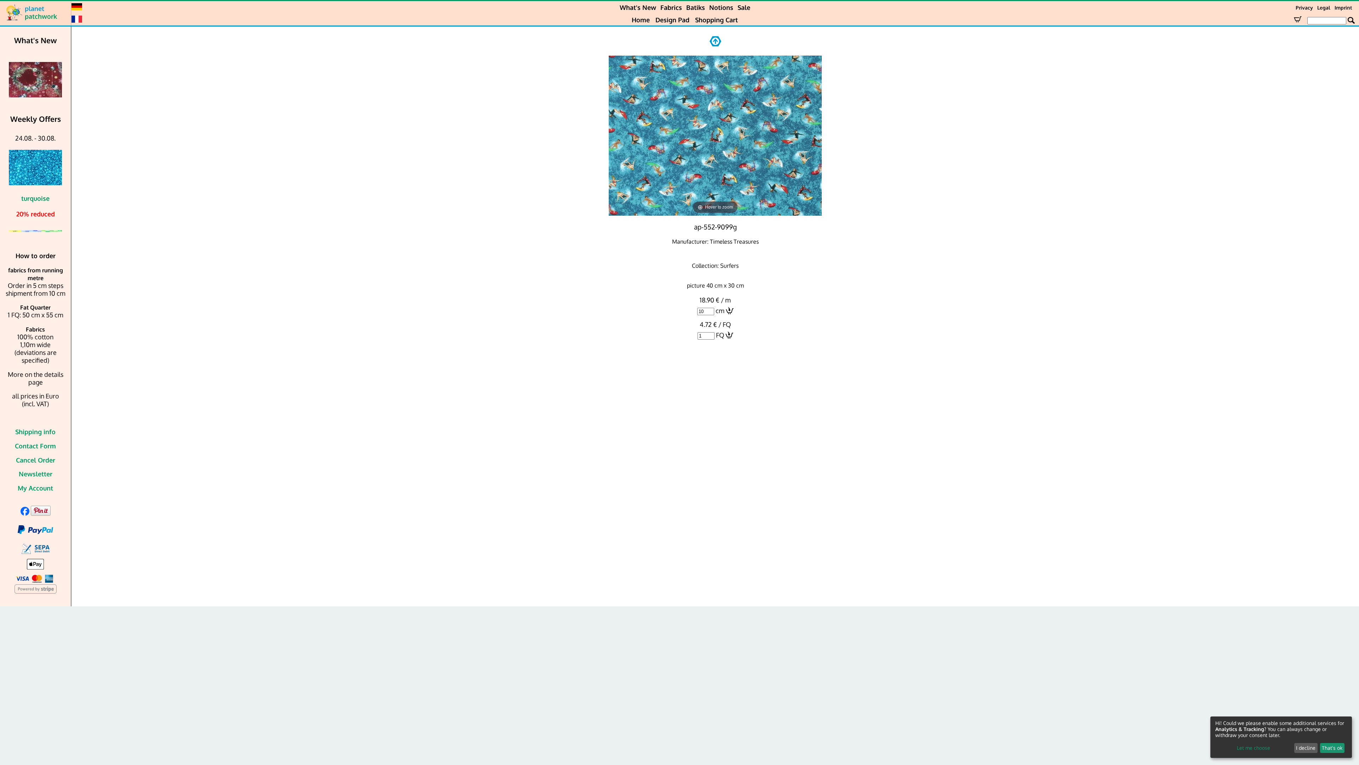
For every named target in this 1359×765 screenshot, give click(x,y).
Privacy (1304, 8)
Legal (1323, 8)
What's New (638, 7)
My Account (35, 488)
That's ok (1332, 748)
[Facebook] (25, 513)
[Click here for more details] (54, 79)
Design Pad (672, 20)
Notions (721, 7)
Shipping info (35, 432)
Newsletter (35, 474)
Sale (744, 7)
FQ (720, 335)
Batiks (695, 7)
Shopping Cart (716, 20)
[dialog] (1281, 737)
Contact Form (35, 446)
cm (720, 310)
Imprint (1343, 8)
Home (641, 20)
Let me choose (1253, 748)
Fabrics (671, 7)
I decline (1305, 748)
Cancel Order (35, 460)
